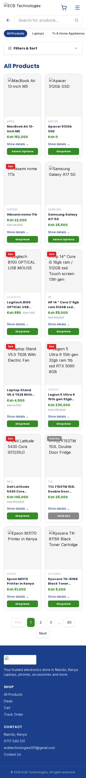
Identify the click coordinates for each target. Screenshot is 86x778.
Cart (7, 708)
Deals (8, 701)
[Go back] (8, 20)
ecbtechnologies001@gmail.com (29, 748)
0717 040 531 (14, 741)
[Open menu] (77, 7)
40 (69, 622)
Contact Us (12, 754)
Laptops (38, 33)
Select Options (22, 151)
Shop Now (63, 151)
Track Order (13, 714)
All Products (15, 33)
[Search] (76, 20)
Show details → (18, 144)
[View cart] (64, 7)
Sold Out (63, 516)
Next (43, 633)
